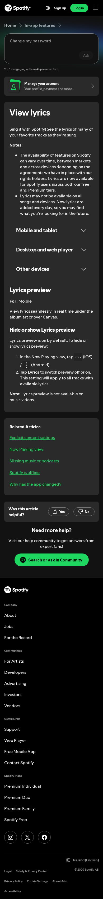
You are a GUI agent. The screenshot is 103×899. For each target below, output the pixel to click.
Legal (8, 871)
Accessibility (12, 891)
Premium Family (19, 808)
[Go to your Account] (91, 86)
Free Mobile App (20, 751)
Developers (15, 672)
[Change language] (48, 8)
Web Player (15, 740)
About (10, 615)
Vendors (12, 705)
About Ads (59, 881)
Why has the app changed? (35, 484)
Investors (12, 694)
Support (12, 729)
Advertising (15, 683)
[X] (27, 837)
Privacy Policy (13, 881)
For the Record (18, 637)
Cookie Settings (37, 881)
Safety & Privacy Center (31, 871)
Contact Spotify (19, 762)
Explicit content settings (32, 437)
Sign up (60, 8)
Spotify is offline (25, 472)
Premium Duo (17, 797)
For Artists (14, 661)
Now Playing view (26, 449)
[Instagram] (10, 837)
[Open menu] (95, 8)
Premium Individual (22, 786)
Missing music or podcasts (34, 461)
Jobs (8, 626)
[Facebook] (44, 837)
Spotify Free (15, 819)
